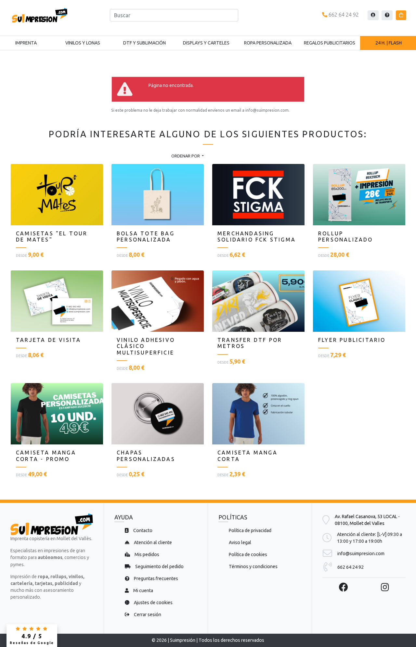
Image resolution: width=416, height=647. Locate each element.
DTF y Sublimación (144, 42)
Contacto (142, 530)
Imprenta (26, 42)
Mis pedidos (146, 554)
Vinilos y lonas (82, 42)
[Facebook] (343, 587)
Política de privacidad (250, 530)
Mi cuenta (142, 590)
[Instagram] (385, 587)
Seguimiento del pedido (159, 566)
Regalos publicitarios (329, 42)
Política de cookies (248, 554)
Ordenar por (186, 156)
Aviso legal (240, 542)
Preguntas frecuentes (155, 578)
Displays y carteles (206, 42)
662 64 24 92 (343, 15)
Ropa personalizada (268, 42)
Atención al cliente (152, 542)
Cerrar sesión (147, 614)
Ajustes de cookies (153, 602)
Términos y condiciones (253, 566)
